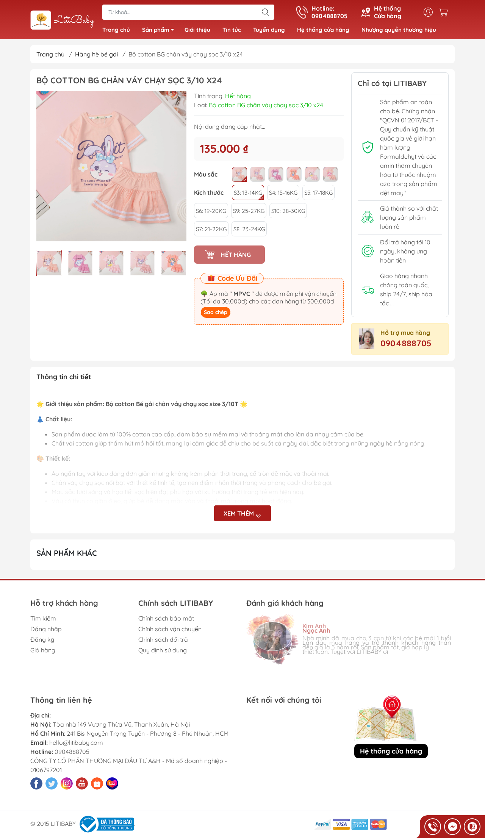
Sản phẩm (155, 29)
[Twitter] (51, 783)
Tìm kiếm (43, 618)
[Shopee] (97, 783)
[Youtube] (82, 783)
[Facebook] (36, 783)
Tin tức (231, 29)
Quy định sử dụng (162, 650)
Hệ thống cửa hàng (323, 29)
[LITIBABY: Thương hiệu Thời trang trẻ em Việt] (62, 20)
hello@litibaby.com (76, 742)
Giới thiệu (197, 29)
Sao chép (215, 312)
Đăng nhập (46, 629)
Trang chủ (116, 29)
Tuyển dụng (269, 29)
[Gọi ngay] (432, 826)
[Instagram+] (67, 783)
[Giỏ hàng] (445, 12)
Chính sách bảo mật (166, 618)
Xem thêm (239, 513)
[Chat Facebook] (452, 826)
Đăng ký (42, 639)
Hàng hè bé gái (96, 54)
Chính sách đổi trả (163, 639)
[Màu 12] (239, 174)
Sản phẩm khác (66, 553)
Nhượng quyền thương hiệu (398, 29)
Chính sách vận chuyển (170, 629)
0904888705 (406, 343)
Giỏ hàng (42, 650)
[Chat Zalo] (472, 826)
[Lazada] (112, 783)
